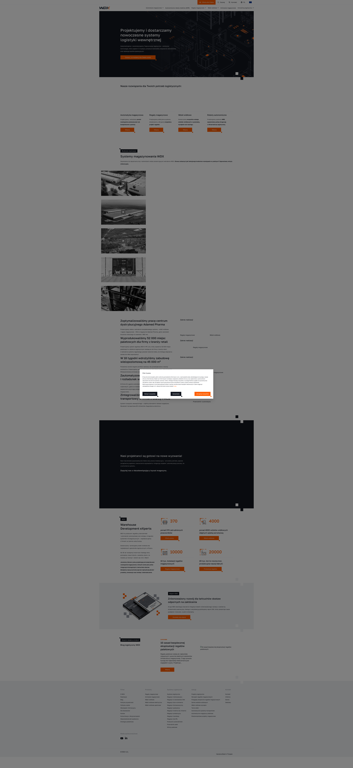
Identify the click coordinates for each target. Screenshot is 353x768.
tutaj (175, 386)
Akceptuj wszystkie (202, 394)
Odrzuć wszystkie (149, 394)
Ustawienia (175, 394)
